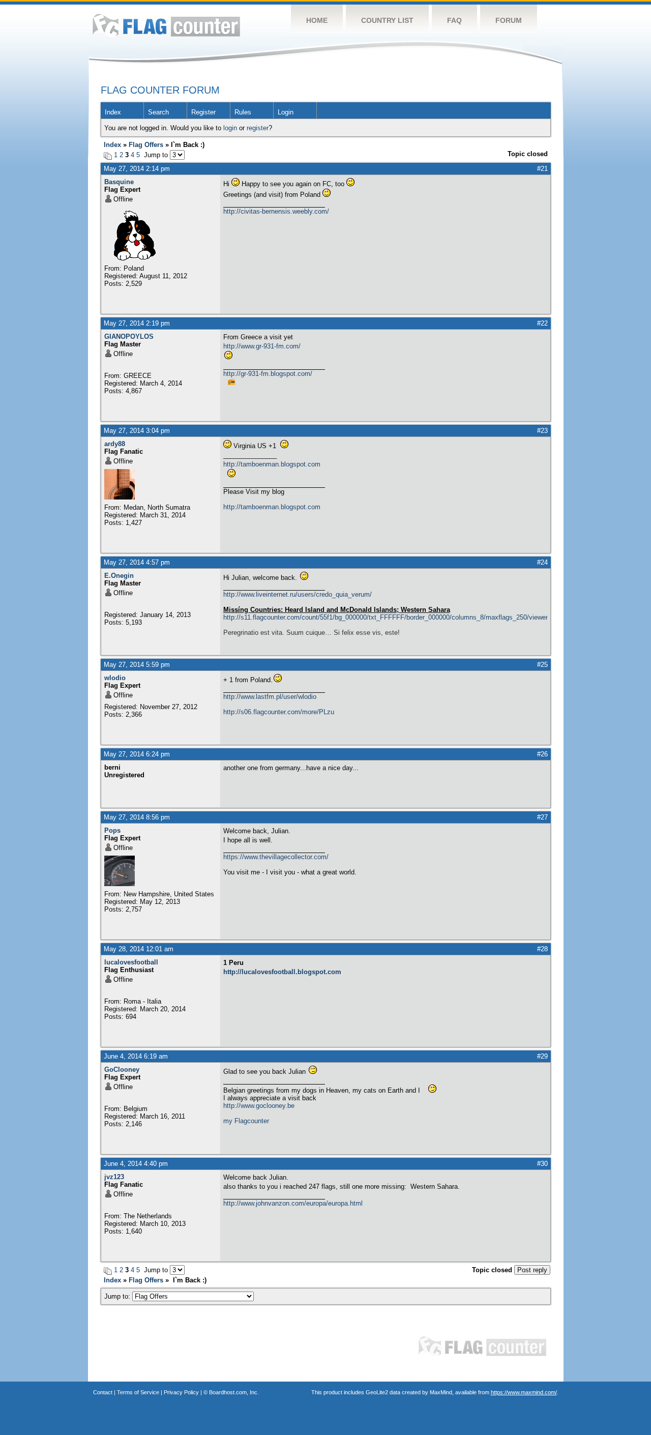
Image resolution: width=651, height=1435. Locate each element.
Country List (387, 20)
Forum (508, 20)
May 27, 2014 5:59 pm (137, 664)
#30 (542, 1163)
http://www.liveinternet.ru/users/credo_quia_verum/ (297, 594)
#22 (542, 323)
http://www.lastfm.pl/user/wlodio (269, 696)
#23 (542, 430)
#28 (542, 949)
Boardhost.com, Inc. (234, 1392)
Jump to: (118, 1296)
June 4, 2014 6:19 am (136, 1056)
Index (113, 112)
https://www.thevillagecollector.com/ (276, 857)
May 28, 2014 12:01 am (138, 949)
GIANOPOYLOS (129, 336)
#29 (542, 1056)
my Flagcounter (246, 1121)
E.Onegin (119, 575)
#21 (542, 168)
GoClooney (121, 1069)
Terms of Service (138, 1392)
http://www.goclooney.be (258, 1105)
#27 (542, 817)
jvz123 (114, 1177)
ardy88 (114, 444)
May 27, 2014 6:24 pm (137, 754)
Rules (242, 112)
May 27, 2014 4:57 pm (137, 562)
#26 (542, 754)
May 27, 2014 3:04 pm (137, 430)
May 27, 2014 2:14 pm (137, 168)
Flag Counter (166, 25)
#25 (542, 664)
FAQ (454, 20)
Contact (102, 1392)
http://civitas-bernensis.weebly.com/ (276, 211)
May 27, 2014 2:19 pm (137, 323)
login (230, 128)
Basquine (119, 182)
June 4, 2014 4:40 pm (136, 1163)
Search (158, 112)
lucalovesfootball (131, 962)
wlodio (115, 678)
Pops (112, 830)
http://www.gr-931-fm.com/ (262, 346)
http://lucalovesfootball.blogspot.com (282, 972)
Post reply (532, 1270)
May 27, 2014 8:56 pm (137, 817)
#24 (542, 562)
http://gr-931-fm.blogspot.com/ (267, 373)
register (258, 128)
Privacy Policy (181, 1392)
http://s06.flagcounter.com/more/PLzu (278, 712)
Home (317, 20)
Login (285, 112)
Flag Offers (146, 145)
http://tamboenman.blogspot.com (271, 464)
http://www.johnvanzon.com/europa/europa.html (293, 1203)
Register (203, 112)
